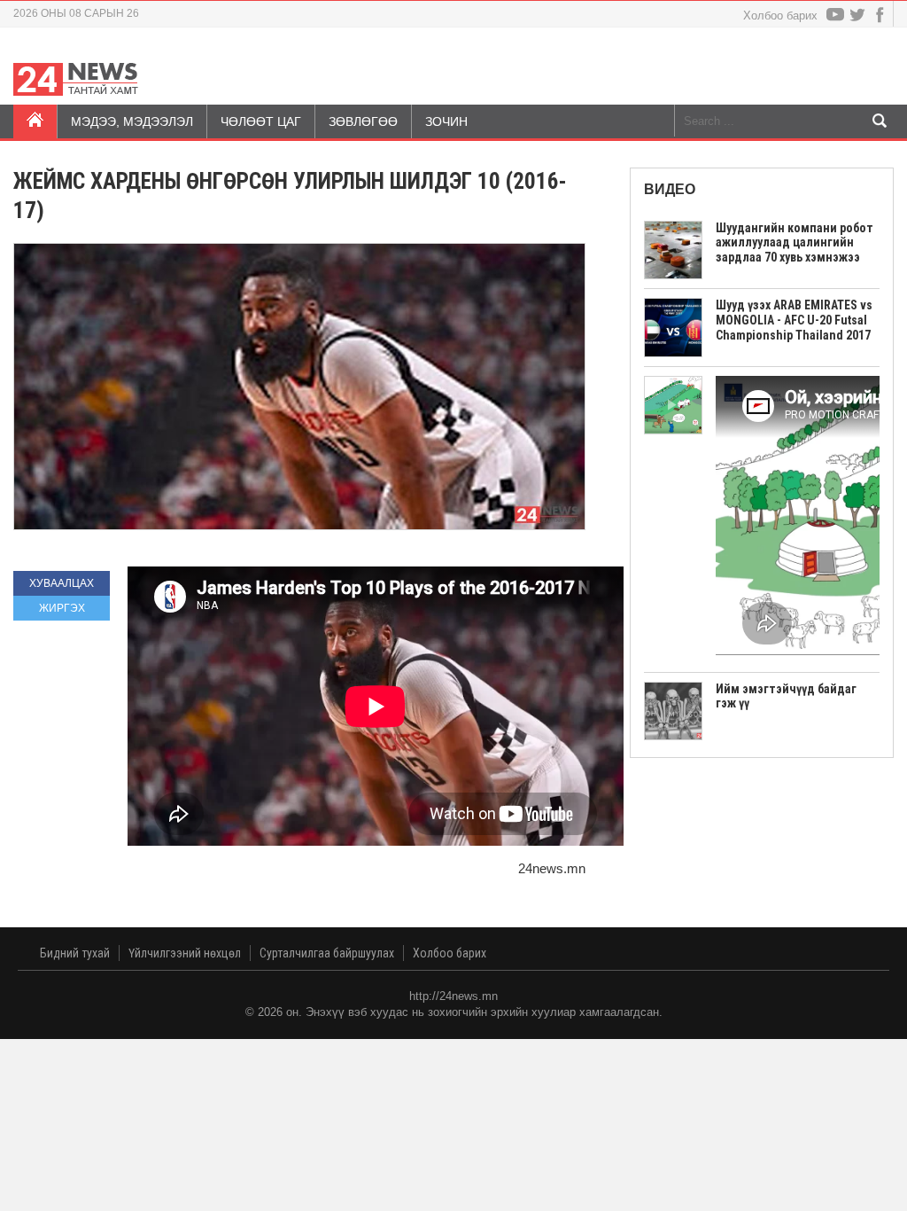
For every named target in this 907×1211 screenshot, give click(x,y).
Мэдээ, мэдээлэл (132, 121)
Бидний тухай (75, 953)
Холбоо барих (780, 15)
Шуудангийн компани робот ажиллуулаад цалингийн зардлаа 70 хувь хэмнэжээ (794, 243)
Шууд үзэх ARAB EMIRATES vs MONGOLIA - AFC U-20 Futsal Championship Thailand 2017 (794, 320)
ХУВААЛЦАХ (61, 583)
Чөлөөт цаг (261, 121)
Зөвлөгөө (363, 121)
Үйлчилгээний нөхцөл (184, 953)
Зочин (446, 121)
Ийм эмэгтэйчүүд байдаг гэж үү (786, 696)
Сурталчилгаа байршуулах (327, 953)
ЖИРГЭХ (62, 608)
